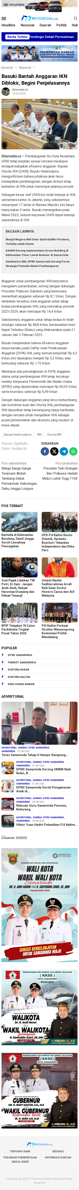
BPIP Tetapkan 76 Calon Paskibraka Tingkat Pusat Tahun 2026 (18, 629)
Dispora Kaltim (19, 677)
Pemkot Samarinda (22, 662)
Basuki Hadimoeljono (18, 434)
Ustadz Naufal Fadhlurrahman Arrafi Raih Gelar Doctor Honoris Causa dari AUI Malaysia (58, 588)
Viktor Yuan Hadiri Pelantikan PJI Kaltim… (47, 825)
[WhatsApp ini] (73, 451)
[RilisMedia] (39, 18)
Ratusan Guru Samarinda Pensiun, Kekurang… (41, 807)
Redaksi (58, 1151)
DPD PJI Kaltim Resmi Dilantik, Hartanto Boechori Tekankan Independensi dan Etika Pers (58, 542)
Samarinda (8, 751)
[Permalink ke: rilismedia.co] (5, 91)
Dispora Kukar (18, 669)
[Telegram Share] (64, 451)
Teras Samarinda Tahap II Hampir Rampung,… (35, 755)
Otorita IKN (54, 434)
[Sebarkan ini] (45, 451)
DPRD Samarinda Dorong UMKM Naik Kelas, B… (43, 771)
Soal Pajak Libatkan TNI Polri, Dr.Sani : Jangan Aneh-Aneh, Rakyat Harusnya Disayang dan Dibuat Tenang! (18, 588)
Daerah (22, 747)
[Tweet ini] (54, 451)
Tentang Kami (20, 1151)
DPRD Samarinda (20, 655)
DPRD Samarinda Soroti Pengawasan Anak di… (43, 789)
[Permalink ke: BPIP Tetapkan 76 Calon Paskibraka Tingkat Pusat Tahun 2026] (19, 613)
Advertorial (9, 747)
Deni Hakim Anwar (21, 684)
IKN (39, 434)
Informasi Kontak (58, 1157)
